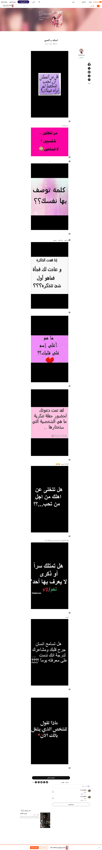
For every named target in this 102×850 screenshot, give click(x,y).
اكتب (33, 2)
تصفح (90, 2)
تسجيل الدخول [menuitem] (12, 2)
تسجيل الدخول (44, 847)
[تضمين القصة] (89, 79)
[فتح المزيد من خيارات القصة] (89, 83)
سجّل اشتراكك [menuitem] (4, 2)
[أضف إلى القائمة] (98, 6)
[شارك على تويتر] (89, 68)
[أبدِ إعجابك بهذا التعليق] (53, 792)
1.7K (56, 44)
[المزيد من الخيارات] (53, 790)
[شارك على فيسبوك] (89, 64)
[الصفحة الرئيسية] (97, 2)
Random (40, 15)
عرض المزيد (71, 804)
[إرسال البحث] (39, 2)
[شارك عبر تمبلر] (89, 76)
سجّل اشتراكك (34, 847)
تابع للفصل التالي (51, 777)
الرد (81, 794)
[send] (88, 786)
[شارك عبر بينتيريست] (89, 72)
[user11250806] (89, 790)
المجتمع (84, 2)
